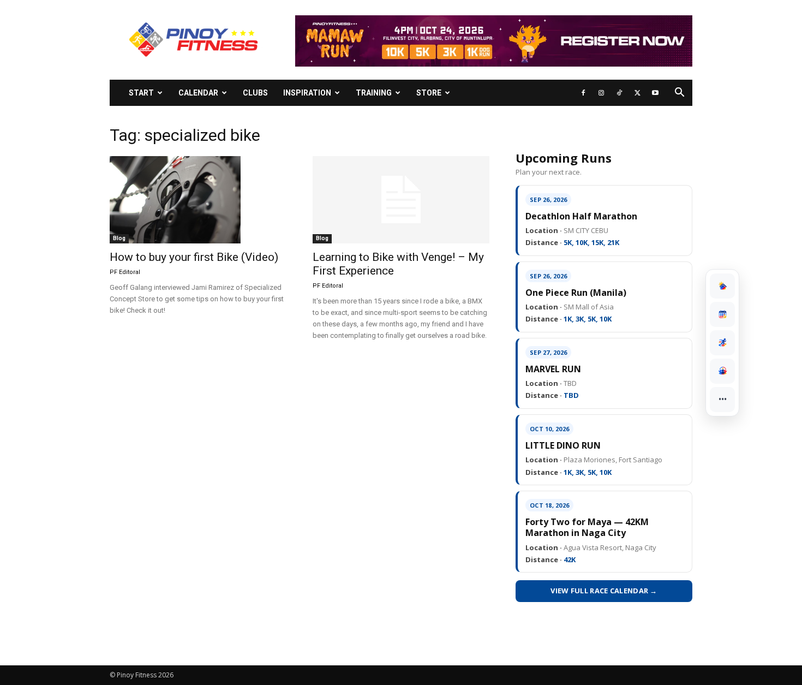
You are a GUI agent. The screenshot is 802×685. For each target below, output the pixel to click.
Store (428, 92)
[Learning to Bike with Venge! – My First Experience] (401, 199)
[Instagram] (601, 93)
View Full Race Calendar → (603, 590)
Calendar (198, 92)
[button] (679, 93)
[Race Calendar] (722, 314)
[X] (637, 93)
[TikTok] (619, 93)
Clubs (255, 92)
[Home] (722, 286)
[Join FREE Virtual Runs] (722, 342)
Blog (119, 238)
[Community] (722, 371)
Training (374, 92)
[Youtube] (655, 93)
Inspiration (307, 92)
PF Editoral (125, 272)
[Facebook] (583, 93)
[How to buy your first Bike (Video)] (198, 199)
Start (141, 92)
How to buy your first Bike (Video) (194, 257)
